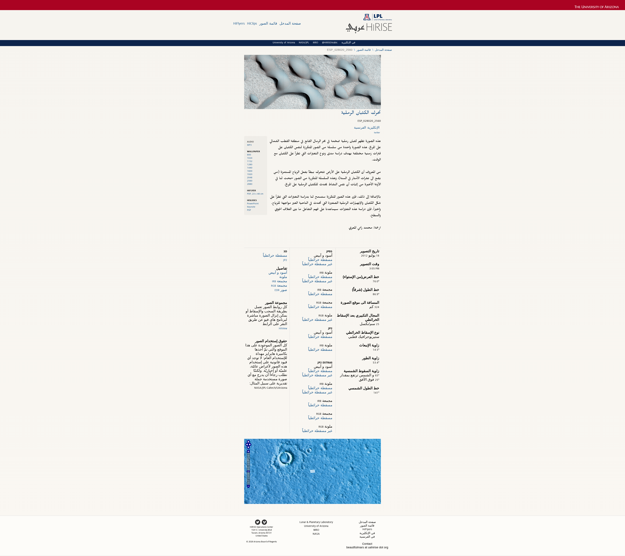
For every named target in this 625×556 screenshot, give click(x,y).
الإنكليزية (373, 127)
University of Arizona (284, 42)
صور (281, 290)
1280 (249, 164)
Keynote (251, 207)
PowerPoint (253, 203)
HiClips (252, 23)
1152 (249, 161)
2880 (249, 184)
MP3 (249, 145)
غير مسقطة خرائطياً (317, 264)
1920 (249, 174)
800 (249, 154)
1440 (249, 168)
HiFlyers (239, 23)
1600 (249, 171)
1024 (249, 158)
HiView (283, 328)
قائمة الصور (268, 23)
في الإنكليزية (348, 42)
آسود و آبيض (278, 273)
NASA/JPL (304, 42)
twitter (377, 133)
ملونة (283, 277)
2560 (249, 181)
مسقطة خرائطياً (275, 255)
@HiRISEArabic (330, 42)
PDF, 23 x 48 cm (255, 194)
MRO (315, 42)
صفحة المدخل (290, 23)
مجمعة (279, 281)
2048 (249, 177)
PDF (249, 210)
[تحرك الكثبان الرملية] (312, 108)
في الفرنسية (367, 536)
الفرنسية (360, 127)
